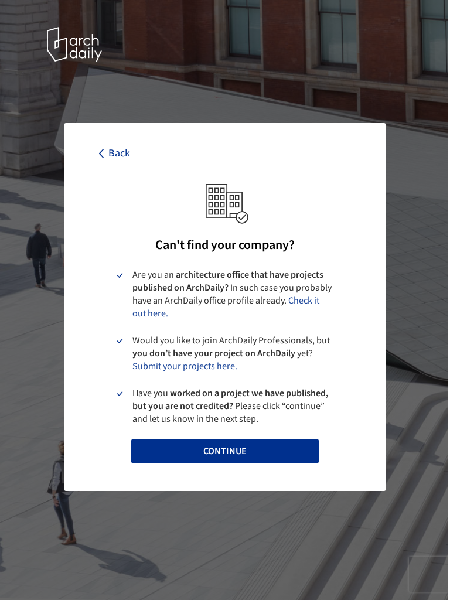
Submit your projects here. (184, 366)
